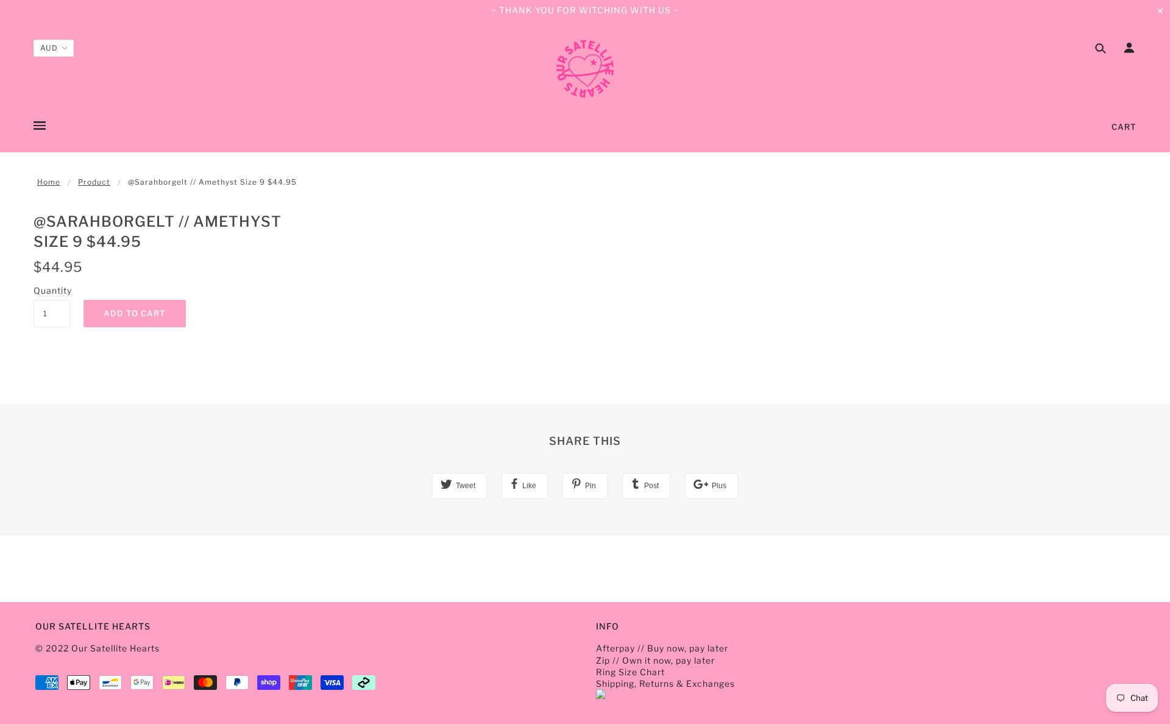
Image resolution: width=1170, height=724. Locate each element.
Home (48, 181)
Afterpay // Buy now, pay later (662, 648)
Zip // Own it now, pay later (655, 660)
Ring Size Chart (630, 672)
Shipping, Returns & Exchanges (665, 683)
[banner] (585, 68)
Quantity (52, 290)
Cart (1124, 127)
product (94, 181)
